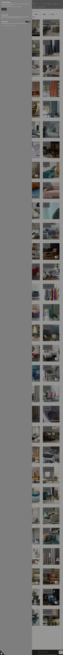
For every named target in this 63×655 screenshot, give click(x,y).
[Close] (30, 1)
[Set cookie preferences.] (2, 652)
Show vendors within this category (8, 25)
